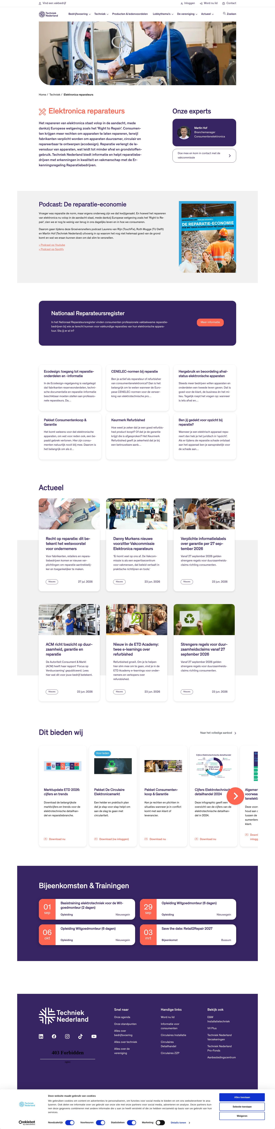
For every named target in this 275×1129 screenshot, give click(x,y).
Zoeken (231, 14)
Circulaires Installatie (173, 1035)
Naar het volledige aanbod (216, 733)
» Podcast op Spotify (51, 249)
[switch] (100, 1122)
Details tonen (178, 1122)
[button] (52, 3)
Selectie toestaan (242, 1106)
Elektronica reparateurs (78, 94)
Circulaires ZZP (170, 1053)
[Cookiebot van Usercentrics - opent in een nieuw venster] (27, 1122)
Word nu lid (167, 1017)
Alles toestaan (242, 1097)
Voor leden (102, 753)
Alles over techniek (125, 1042)
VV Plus (212, 1028)
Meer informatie (210, 322)
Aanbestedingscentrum (221, 1057)
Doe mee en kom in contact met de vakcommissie (199, 155)
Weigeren (242, 1116)
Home (42, 94)
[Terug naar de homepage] (48, 14)
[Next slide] (235, 796)
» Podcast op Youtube (52, 245)
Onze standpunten (125, 1024)
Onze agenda (122, 1017)
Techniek (54, 94)
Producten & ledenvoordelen (130, 14)
